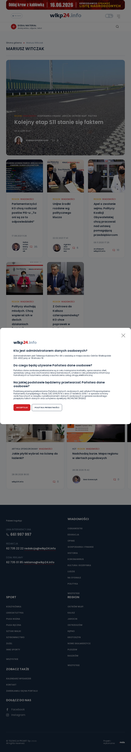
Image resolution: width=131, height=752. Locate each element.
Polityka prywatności (47, 407)
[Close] (123, 335)
